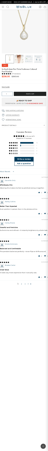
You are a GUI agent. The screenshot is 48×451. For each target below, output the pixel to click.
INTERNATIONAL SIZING (13, 119)
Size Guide (6, 87)
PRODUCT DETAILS (9, 125)
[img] (4, 177)
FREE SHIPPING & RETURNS (15, 110)
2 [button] (21, 284)
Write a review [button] (24, 159)
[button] (9, 59)
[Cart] (45, 6)
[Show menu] (3, 6)
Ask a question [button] (24, 163)
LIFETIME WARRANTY (13, 115)
